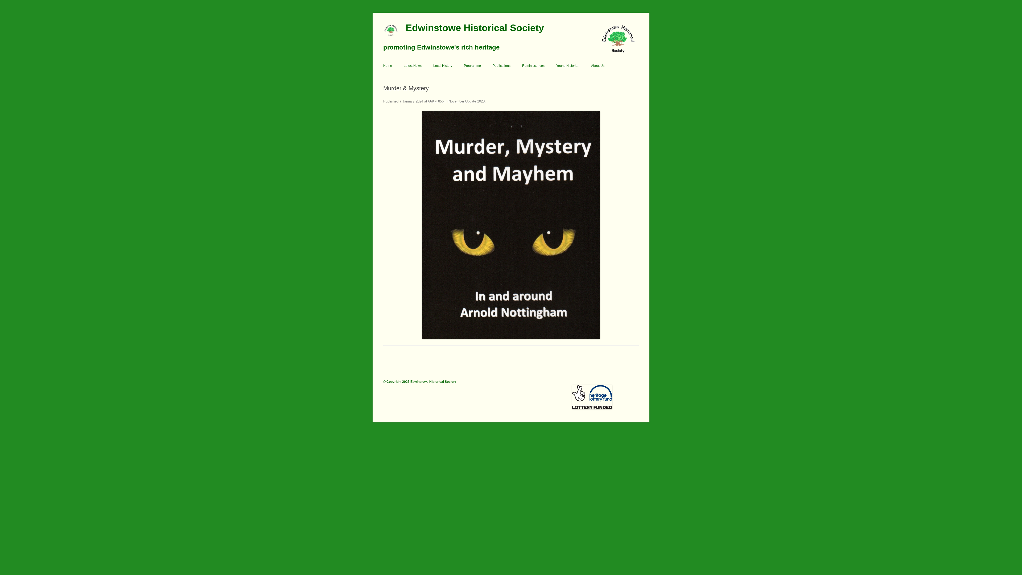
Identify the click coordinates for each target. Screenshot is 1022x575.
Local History (442, 66)
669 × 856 (436, 101)
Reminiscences (533, 66)
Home (387, 66)
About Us (597, 66)
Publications (501, 66)
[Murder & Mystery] (511, 225)
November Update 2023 (466, 101)
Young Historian (567, 66)
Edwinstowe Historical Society (475, 27)
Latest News (413, 66)
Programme (472, 66)
